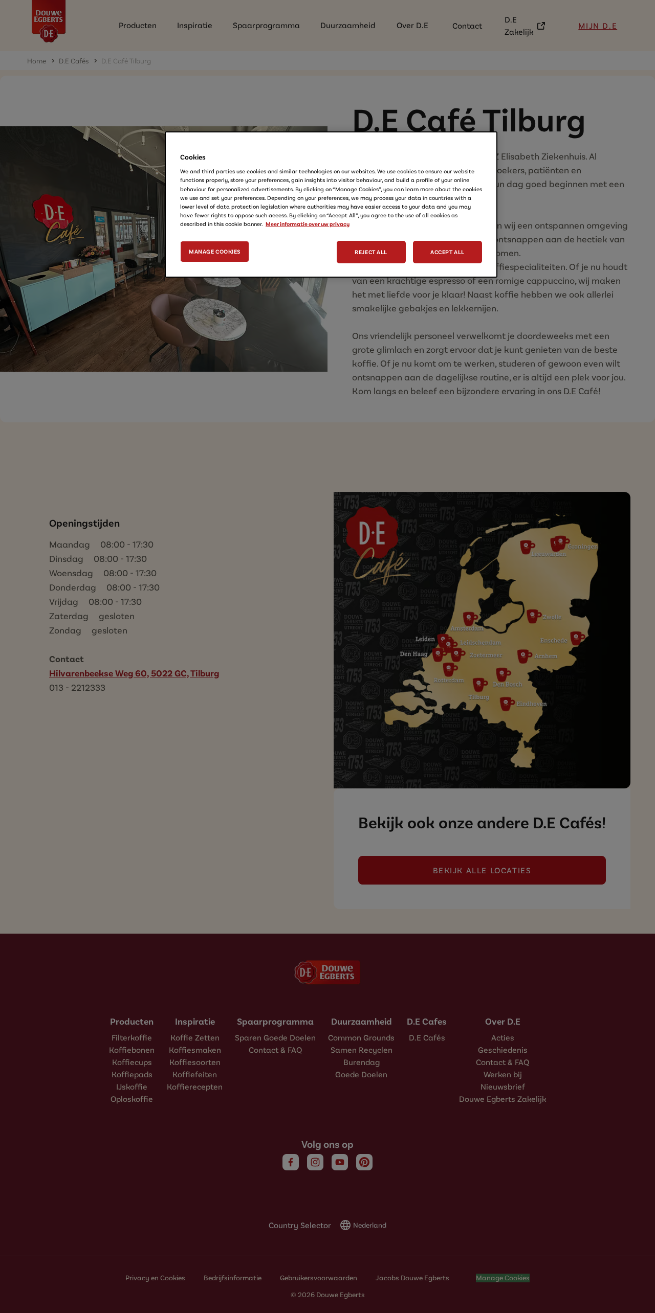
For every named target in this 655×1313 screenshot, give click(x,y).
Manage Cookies (215, 251)
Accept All (447, 251)
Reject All (371, 251)
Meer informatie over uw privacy (308, 223)
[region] (331, 204)
